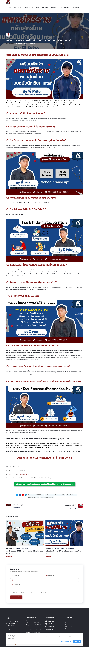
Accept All (77, 641)
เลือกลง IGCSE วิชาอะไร (33, 497)
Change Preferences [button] (66, 641)
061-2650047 (11, 624)
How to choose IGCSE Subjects (35, 495)
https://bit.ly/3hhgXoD (22, 475)
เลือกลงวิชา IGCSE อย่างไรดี (47, 497)
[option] (24, 540)
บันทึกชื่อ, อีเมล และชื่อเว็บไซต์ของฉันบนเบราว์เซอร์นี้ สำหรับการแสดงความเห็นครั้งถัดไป (29, 593)
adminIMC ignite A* (22, 43)
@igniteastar (12, 475)
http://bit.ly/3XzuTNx (74, 451)
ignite (18, 548)
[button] (7, 17)
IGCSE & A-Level (10, 43)
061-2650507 (11, 626)
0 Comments (31, 43)
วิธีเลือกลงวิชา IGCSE (59, 495)
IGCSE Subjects (49, 495)
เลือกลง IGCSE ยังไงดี (71, 495)
